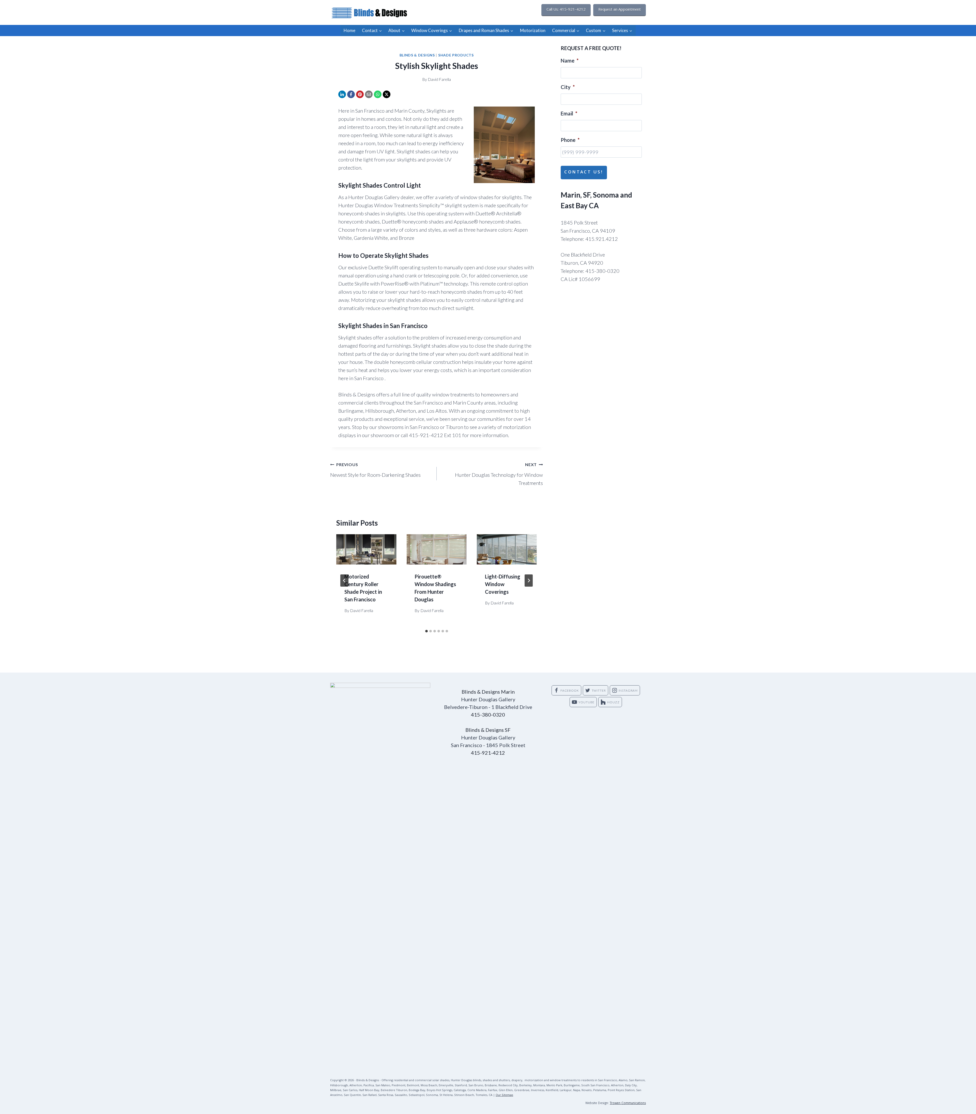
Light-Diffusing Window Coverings (502, 584)
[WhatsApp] (378, 94)
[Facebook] (351, 94)
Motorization (532, 30)
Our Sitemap (504, 1095)
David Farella (439, 79)
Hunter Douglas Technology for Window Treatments (499, 474)
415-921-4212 (488, 753)
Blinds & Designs (417, 55)
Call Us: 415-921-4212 (566, 10)
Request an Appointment (619, 10)
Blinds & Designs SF (488, 730)
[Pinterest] (360, 94)
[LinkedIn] (342, 94)
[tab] (426, 631)
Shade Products (456, 55)
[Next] (529, 580)
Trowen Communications (628, 1103)
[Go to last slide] (344, 580)
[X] (386, 94)
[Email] (369, 94)
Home (349, 30)
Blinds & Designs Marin (488, 692)
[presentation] (366, 549)
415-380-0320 (488, 714)
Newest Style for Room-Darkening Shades (375, 470)
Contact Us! (583, 172)
